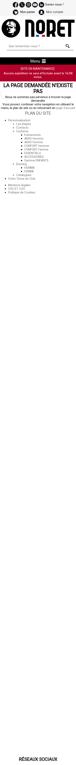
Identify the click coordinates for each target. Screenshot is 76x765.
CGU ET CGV (16, 189)
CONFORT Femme (36, 149)
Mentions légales (19, 185)
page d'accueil (65, 108)
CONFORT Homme (36, 146)
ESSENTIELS (32, 153)
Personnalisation (19, 120)
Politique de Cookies (21, 192)
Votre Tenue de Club (21, 178)
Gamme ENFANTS (36, 160)
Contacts (22, 127)
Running (21, 164)
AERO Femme (33, 142)
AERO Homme (33, 138)
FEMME (29, 171)
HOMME (29, 168)
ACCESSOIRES (34, 157)
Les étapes (23, 124)
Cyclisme (22, 131)
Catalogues (23, 175)
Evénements (32, 135)
